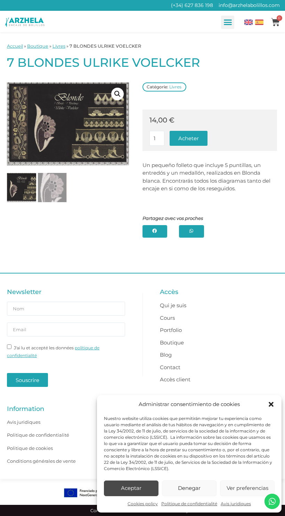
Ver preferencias (247, 488)
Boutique (37, 46)
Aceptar (131, 488)
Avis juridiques (236, 503)
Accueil (15, 46)
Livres (58, 46)
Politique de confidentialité (189, 503)
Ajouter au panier (188, 138)
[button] (271, 404)
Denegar (189, 488)
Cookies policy (143, 503)
